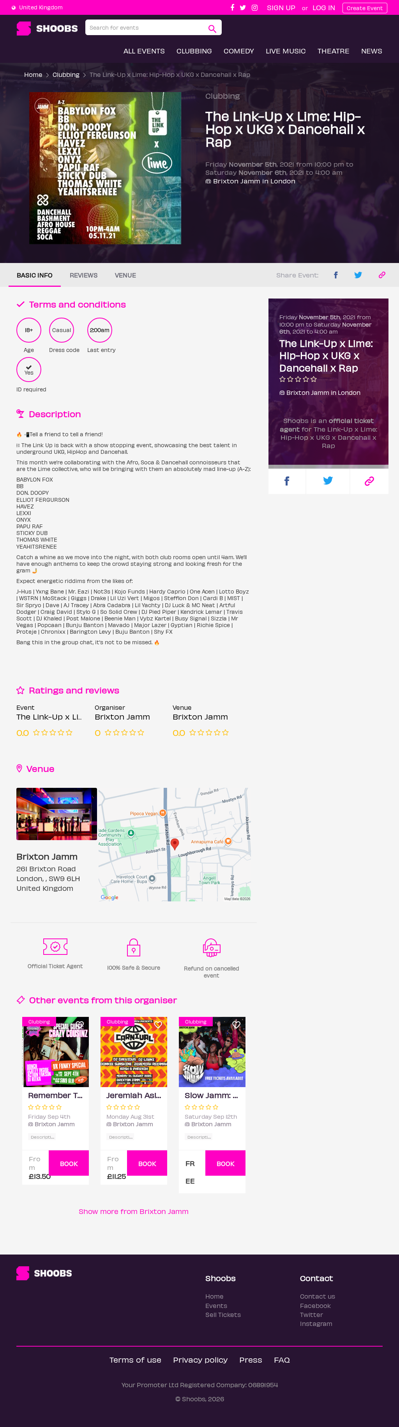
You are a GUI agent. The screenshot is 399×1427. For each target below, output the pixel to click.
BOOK (69, 1163)
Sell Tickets (223, 1314)
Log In (323, 7)
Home (33, 74)
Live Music (286, 50)
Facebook (315, 1305)
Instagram (316, 1323)
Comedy (239, 50)
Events (216, 1305)
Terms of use (135, 1359)
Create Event (365, 8)
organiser (155, 999)
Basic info (35, 275)
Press (250, 1359)
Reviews (84, 275)
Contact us (317, 1296)
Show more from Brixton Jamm (134, 1211)
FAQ (282, 1359)
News (371, 50)
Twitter (311, 1314)
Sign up (281, 7)
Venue (125, 275)
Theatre (334, 50)
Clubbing (194, 50)
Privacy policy (200, 1359)
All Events (144, 50)
